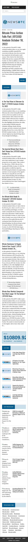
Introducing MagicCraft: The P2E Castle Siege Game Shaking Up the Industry (19, 490)
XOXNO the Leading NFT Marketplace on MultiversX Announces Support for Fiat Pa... (19, 413)
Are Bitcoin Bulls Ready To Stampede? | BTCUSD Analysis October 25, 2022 (12, 198)
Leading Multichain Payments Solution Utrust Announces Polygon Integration (18, 474)
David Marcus (15, 524)
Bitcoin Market (6, 524)
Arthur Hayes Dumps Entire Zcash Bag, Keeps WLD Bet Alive (19, 354)
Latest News (6, 7)
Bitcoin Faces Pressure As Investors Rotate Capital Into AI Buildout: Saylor (19, 370)
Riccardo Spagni (13, 528)
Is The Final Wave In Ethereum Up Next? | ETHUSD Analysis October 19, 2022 (13, 103)
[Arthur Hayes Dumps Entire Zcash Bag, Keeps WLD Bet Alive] (6, 355)
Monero (4, 516)
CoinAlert (18, 540)
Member (23, 538)
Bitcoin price (5, 510)
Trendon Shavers (13, 526)
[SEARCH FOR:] (14, 11)
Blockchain (17, 514)
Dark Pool (5, 528)
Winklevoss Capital (15, 522)
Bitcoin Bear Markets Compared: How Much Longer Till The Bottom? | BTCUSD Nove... (13, 293)
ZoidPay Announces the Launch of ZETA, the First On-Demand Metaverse (18, 446)
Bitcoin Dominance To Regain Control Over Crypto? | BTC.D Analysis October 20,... (11, 246)
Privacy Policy (18, 538)
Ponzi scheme (6, 518)
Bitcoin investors (12, 516)
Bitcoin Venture (15, 518)
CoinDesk (21, 526)
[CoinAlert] (14, 2)
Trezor (4, 530)
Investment (21, 516)
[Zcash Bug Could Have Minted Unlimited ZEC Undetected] (6, 398)
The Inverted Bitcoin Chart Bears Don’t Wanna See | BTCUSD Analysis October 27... (13, 151)
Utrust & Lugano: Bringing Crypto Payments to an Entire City (18, 460)
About (4, 538)
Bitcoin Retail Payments (16, 520)
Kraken (22, 524)
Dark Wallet (18, 530)
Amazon (21, 528)
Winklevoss (5, 520)
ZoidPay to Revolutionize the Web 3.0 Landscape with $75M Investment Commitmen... (19, 430)
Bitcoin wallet (12, 532)
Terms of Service (10, 538)
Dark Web (5, 526)
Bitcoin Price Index (7, 514)
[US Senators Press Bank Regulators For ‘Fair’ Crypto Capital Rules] (6, 364)
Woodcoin (11, 530)
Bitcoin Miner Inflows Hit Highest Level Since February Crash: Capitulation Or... (19, 378)
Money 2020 (5, 522)
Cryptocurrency (15, 510)
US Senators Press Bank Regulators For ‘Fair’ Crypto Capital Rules (19, 362)
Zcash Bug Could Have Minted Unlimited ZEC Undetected (18, 396)
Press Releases (15, 7)
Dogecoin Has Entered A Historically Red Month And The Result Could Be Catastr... (19, 388)
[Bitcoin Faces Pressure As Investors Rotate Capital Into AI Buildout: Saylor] (6, 372)
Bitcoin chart (5, 512)
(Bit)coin (4, 532)
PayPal (12, 512)
